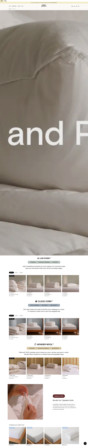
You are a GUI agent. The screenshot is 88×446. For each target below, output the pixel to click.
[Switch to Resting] (5, 1)
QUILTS (16, 272)
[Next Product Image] (80, 283)
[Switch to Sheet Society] (2, 1)
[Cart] (78, 6)
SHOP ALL (11, 272)
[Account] (76, 6)
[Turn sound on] (2, 421)
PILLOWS (21, 272)
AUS (73, 6)
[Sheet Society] (44, 5)
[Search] (74, 6)
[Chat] (85, 443)
